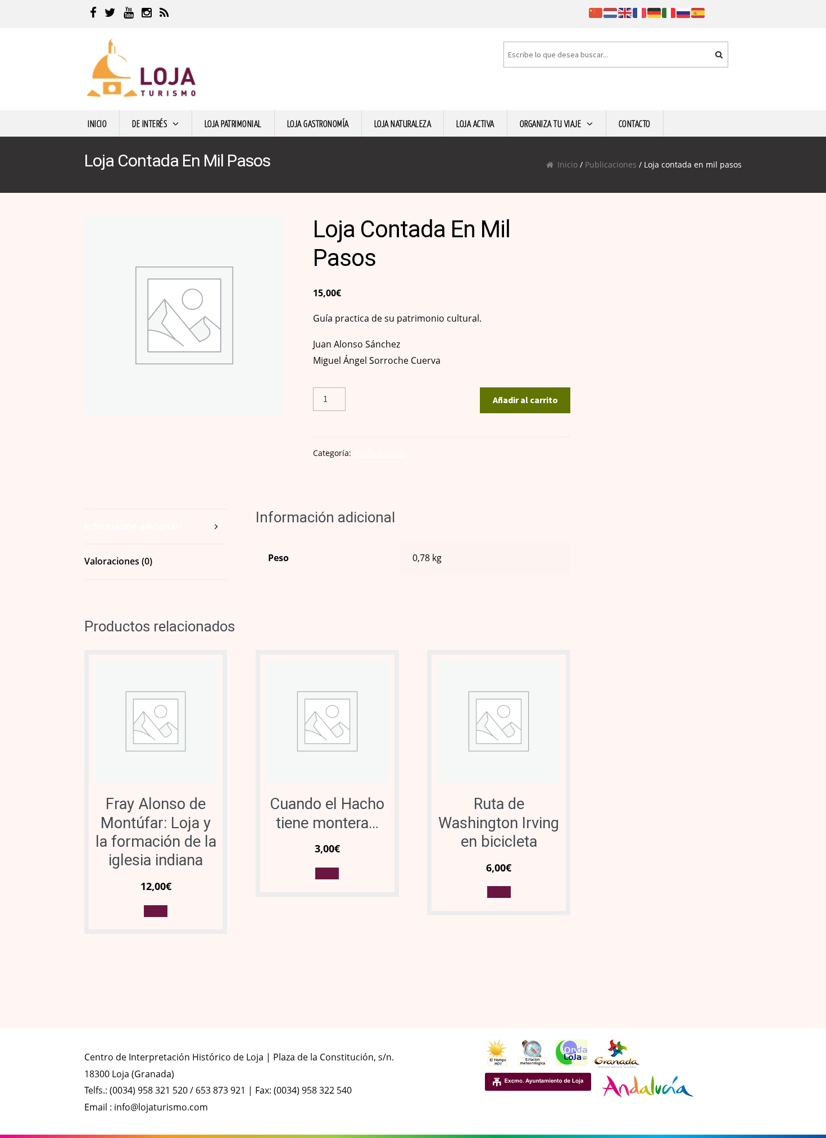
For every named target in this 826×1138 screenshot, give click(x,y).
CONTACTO (635, 123)
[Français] (640, 12)
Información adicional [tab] (131, 526)
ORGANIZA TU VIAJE (551, 123)
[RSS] (164, 14)
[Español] (698, 12)
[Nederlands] (610, 12)
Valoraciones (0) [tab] (118, 561)
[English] (625, 12)
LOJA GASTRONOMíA (318, 123)
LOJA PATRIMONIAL (233, 123)
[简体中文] (596, 12)
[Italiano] (669, 12)
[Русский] (684, 12)
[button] (155, 911)
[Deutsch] (654, 12)
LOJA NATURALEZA (403, 123)
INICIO (97, 123)
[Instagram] (147, 14)
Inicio (567, 164)
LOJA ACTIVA (475, 123)
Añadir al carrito (525, 399)
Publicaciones (611, 164)
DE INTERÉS (149, 123)
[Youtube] (129, 14)
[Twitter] (110, 14)
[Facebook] (93, 14)
